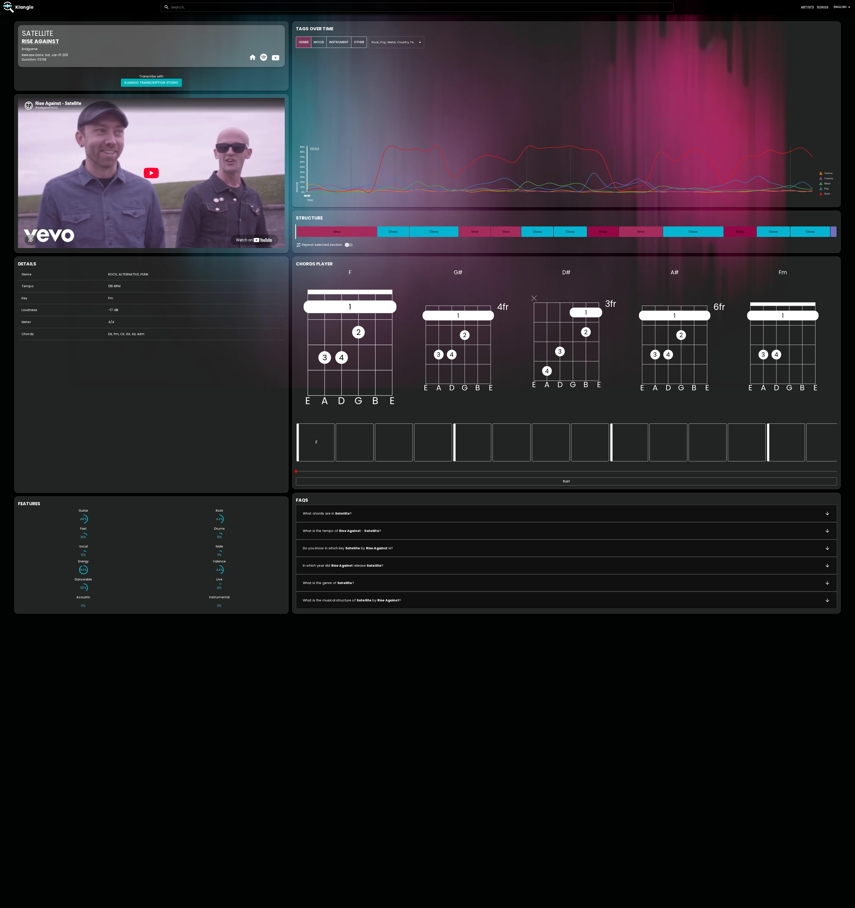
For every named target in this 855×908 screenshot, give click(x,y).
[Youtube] (275, 57)
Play (566, 481)
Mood (319, 42)
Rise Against (40, 41)
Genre (304, 42)
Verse (336, 231)
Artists (807, 7)
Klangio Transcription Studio (151, 82)
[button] (566, 513)
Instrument (339, 42)
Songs (822, 7)
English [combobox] (840, 7)
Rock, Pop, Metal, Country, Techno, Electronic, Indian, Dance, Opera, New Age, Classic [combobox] (398, 42)
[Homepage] (252, 57)
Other (359, 42)
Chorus (393, 231)
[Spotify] (263, 57)
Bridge (603, 231)
